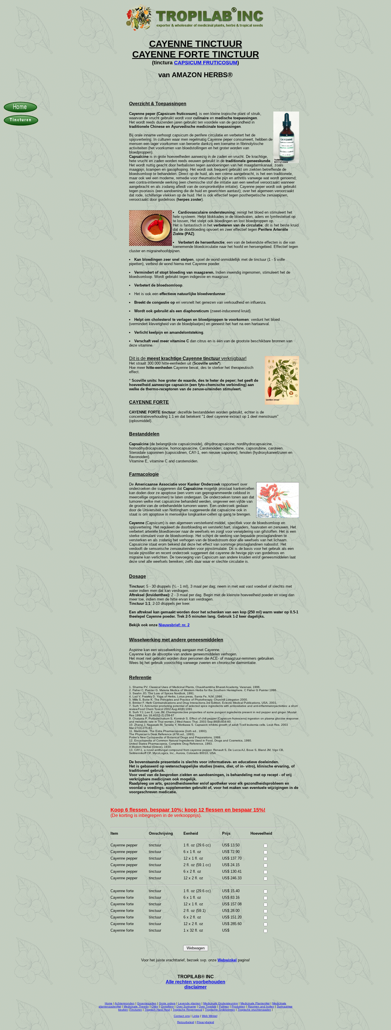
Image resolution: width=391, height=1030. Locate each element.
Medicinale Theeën (136, 1006)
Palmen (224, 1006)
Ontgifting (167, 1006)
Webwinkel (227, 960)
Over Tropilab (207, 1006)
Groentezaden (146, 1003)
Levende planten (189, 1003)
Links (195, 1015)
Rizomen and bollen (261, 1006)
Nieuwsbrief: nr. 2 (174, 625)
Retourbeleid (185, 1022)
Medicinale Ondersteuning (220, 1003)
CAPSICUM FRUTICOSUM (205, 62)
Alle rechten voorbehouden (195, 981)
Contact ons (182, 1015)
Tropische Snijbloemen (220, 1009)
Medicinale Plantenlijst (255, 1003)
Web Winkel (209, 1015)
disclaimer (195, 987)
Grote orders (167, 1003)
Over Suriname (186, 1006)
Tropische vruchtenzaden (254, 1009)
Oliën (154, 1006)
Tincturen (136, 1009)
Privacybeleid (205, 1022)
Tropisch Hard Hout (157, 1009)
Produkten (238, 1006)
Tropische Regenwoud (187, 1009)
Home (108, 1003)
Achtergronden (125, 1003)
